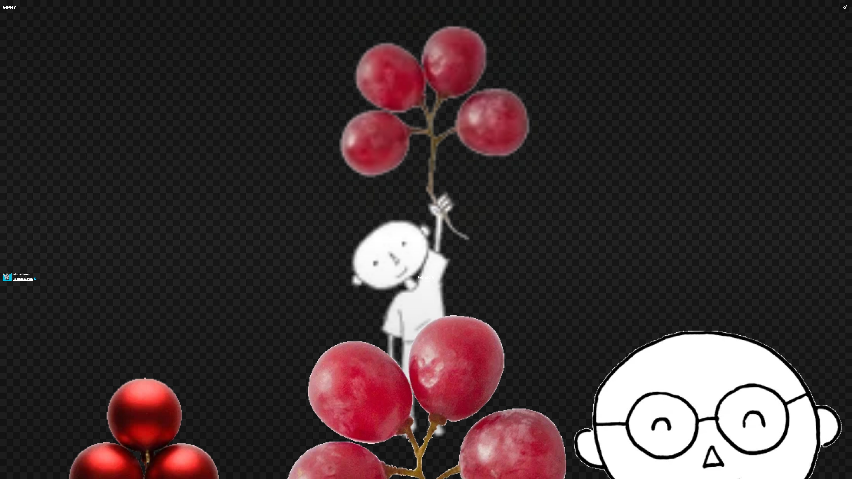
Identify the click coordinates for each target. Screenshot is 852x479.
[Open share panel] (844, 7)
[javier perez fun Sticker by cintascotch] (426, 239)
